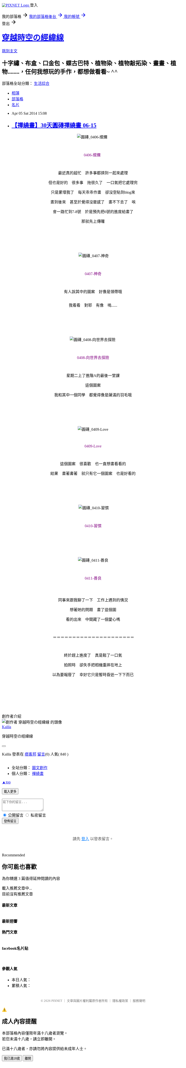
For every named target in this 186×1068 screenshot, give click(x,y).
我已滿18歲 (12, 1058)
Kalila (6, 727)
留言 (41, 754)
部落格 (17, 99)
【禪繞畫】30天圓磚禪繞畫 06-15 (54, 125)
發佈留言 (10, 821)
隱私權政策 (120, 1001)
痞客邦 (30, 754)
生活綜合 (41, 83)
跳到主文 (9, 51)
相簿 (15, 93)
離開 (28, 1058)
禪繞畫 (38, 774)
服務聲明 (139, 1001)
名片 (15, 105)
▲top (6, 782)
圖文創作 (39, 768)
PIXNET (56, 1001)
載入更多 (10, 791)
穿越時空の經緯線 (33, 37)
